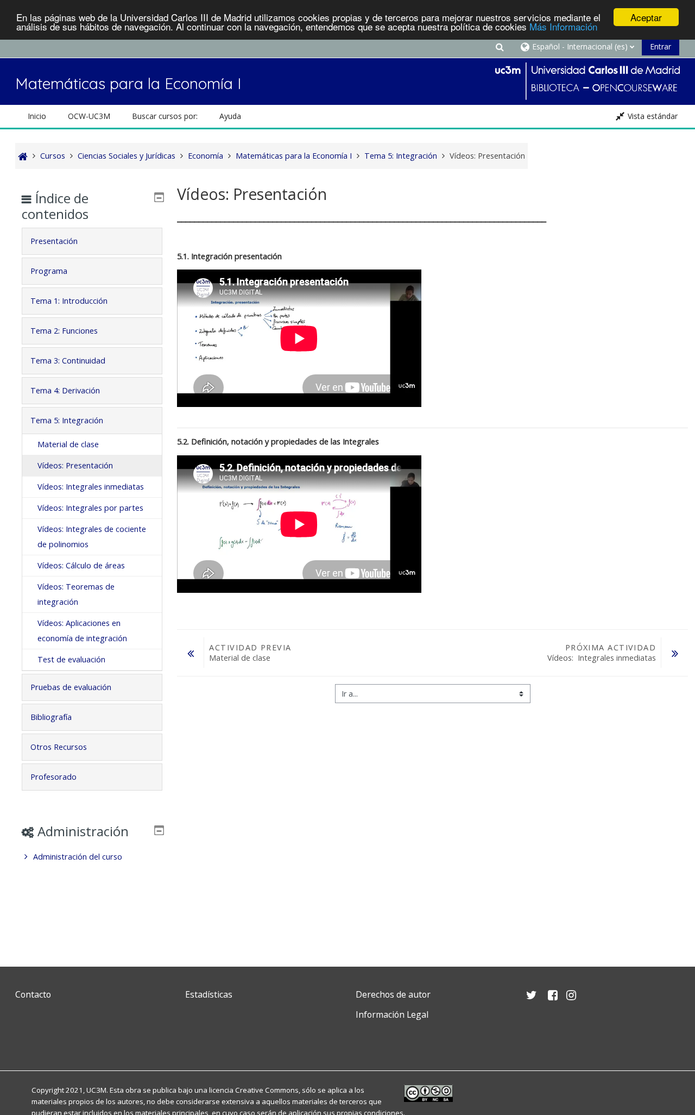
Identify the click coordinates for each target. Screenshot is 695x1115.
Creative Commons (267, 1090)
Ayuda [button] (230, 116)
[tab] (91, 241)
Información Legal (392, 1014)
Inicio (37, 116)
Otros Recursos (58, 747)
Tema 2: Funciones (64, 330)
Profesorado (53, 777)
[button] (499, 46)
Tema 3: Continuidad (67, 360)
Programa (48, 271)
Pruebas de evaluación (70, 687)
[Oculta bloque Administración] (159, 830)
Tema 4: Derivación (65, 390)
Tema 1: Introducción (69, 301)
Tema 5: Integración (66, 420)
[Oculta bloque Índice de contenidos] (159, 197)
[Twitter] (26, 1040)
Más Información (563, 27)
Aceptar (646, 17)
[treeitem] (92, 857)
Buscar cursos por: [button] (165, 116)
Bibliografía (51, 717)
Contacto (33, 994)
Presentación (54, 241)
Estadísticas (208, 994)
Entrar (660, 46)
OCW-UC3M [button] (89, 116)
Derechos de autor (393, 994)
